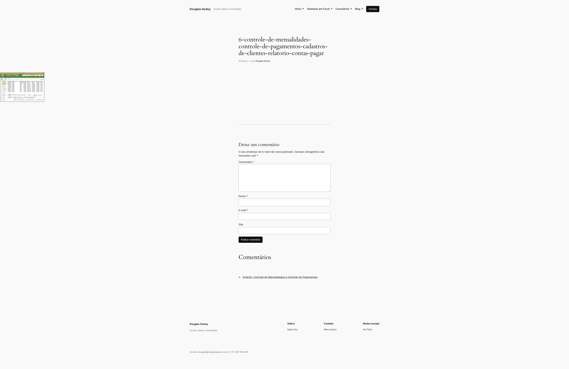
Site (241, 224)
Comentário (246, 162)
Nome (243, 196)
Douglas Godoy (200, 9)
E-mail (243, 210)
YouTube (373, 9)
